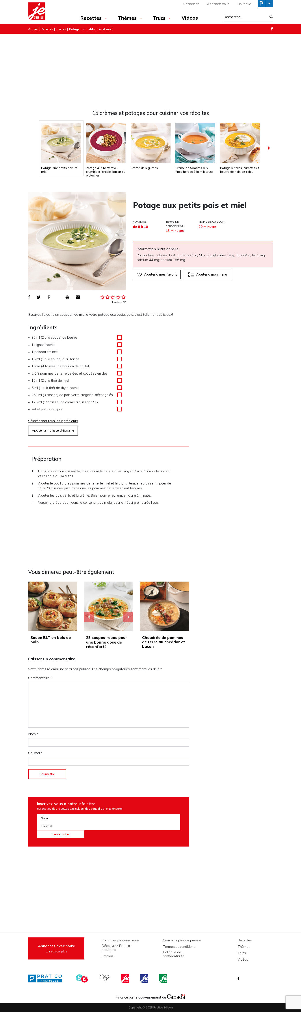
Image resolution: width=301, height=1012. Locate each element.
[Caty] (105, 978)
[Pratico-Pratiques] (47, 978)
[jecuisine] (125, 978)
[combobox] (245, 17)
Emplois (107, 956)
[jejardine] (163, 978)
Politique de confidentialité (173, 954)
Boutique (244, 4)
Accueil (33, 29)
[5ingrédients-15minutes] (82, 978)
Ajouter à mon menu (211, 274)
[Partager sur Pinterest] (49, 297)
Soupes (61, 29)
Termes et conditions (179, 947)
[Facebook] (272, 28)
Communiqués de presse (182, 940)
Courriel (35, 753)
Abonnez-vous (218, 4)
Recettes (91, 18)
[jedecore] (144, 978)
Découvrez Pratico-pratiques (116, 948)
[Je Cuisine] (47, 12)
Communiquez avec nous (120, 940)
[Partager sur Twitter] (39, 297)
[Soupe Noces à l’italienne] (108, 606)
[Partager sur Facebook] (29, 297)
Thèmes (127, 18)
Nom (33, 734)
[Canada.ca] (176, 996)
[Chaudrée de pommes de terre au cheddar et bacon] (164, 606)
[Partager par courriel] (78, 297)
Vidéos (190, 18)
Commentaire (40, 678)
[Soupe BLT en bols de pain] (52, 606)
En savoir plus (56, 948)
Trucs (159, 18)
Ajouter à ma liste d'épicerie (53, 430)
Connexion (191, 4)
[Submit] (270, 16)
